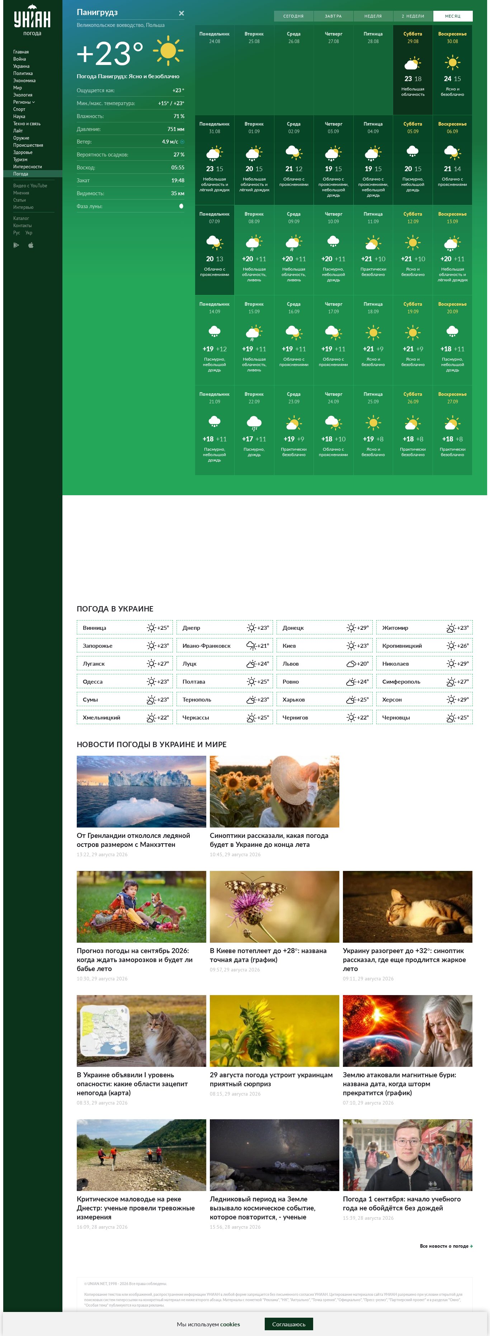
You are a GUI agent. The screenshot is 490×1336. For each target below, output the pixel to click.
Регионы (22, 102)
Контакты (22, 225)
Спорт (19, 109)
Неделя (373, 16)
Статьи (19, 200)
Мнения (21, 193)
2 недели (413, 16)
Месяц (453, 16)
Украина (21, 66)
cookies (230, 1324)
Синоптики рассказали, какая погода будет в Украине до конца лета (269, 839)
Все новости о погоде (444, 1245)
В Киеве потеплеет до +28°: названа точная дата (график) (268, 955)
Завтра (333, 16)
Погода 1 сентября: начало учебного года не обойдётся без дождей (402, 1203)
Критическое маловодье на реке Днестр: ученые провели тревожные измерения (136, 1208)
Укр (28, 233)
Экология (22, 95)
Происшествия (28, 145)
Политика (23, 73)
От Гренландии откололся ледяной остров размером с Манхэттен (133, 839)
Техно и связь (27, 124)
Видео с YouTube (30, 186)
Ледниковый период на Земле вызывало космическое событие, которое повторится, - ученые (262, 1208)
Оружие (21, 138)
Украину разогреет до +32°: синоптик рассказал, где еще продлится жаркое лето (404, 959)
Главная (21, 52)
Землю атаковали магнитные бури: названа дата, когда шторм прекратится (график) (399, 1083)
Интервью (23, 207)
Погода (20, 174)
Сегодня (293, 16)
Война (19, 59)
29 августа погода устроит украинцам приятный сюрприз (271, 1079)
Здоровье (23, 152)
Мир (17, 88)
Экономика (24, 81)
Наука (19, 116)
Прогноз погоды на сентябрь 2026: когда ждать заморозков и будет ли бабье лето (135, 959)
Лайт (18, 131)
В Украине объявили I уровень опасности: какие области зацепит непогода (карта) (132, 1083)
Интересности (27, 167)
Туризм (20, 159)
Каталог (21, 218)
